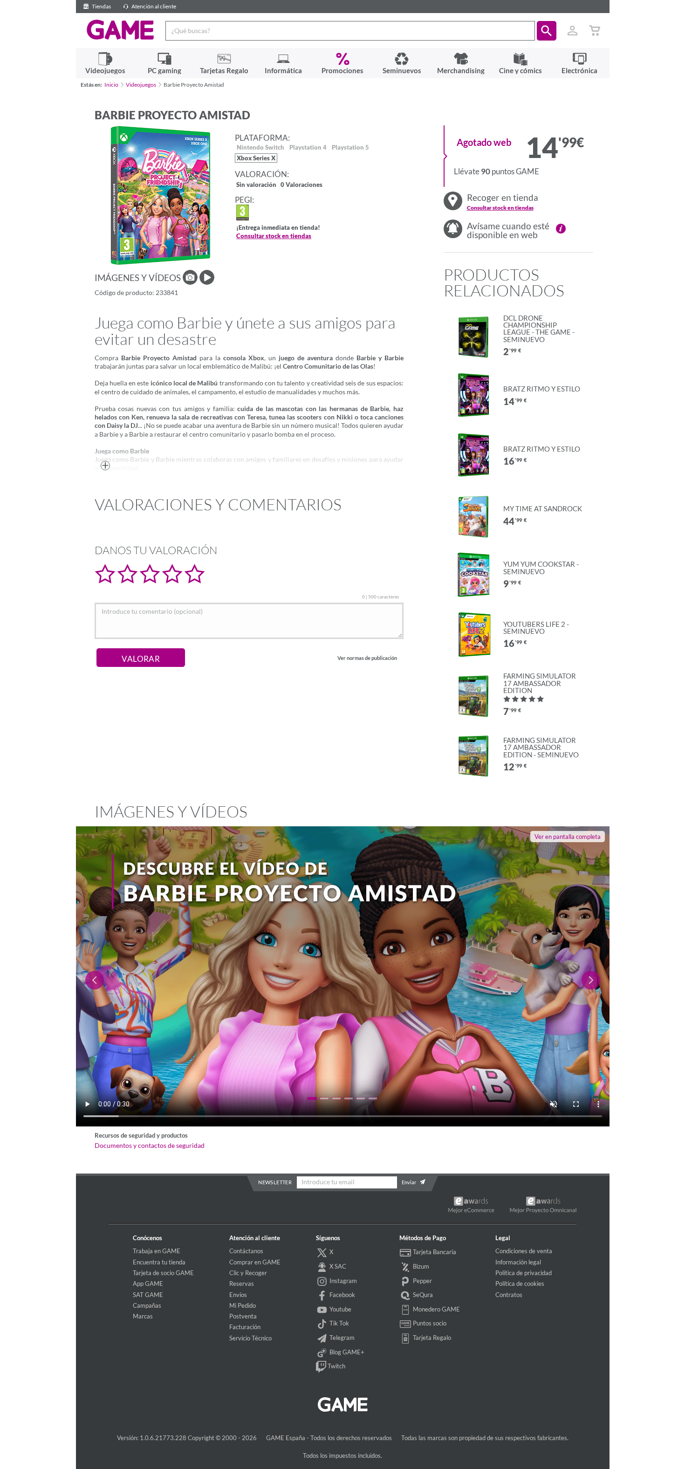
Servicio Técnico (250, 1338)
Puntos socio (428, 1323)
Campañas (147, 1305)
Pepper (421, 1280)
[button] (546, 31)
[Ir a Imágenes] (190, 277)
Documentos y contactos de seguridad (150, 1145)
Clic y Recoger (248, 1273)
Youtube (339, 1309)
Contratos (508, 1294)
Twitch (335, 1366)
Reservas (241, 1283)
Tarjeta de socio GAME (163, 1273)
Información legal (518, 1262)
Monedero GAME (435, 1309)
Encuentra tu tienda (159, 1262)
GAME (120, 30)
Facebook (341, 1294)
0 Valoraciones (301, 185)
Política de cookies (519, 1283)
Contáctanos (246, 1251)
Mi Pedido (242, 1305)
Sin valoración (256, 185)
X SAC (337, 1266)
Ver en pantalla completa (567, 836)
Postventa (243, 1316)
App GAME (148, 1283)
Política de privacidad (523, 1273)
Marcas (143, 1316)
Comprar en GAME (255, 1262)
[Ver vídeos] (206, 277)
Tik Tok (338, 1323)
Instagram (342, 1280)
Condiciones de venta (523, 1251)
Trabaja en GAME (156, 1251)
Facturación (244, 1327)
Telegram (341, 1337)
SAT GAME (148, 1294)
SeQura (422, 1294)
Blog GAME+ (346, 1352)
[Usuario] (572, 31)
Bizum (420, 1266)
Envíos (238, 1294)
